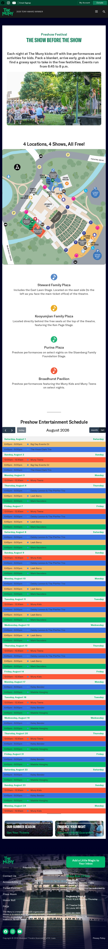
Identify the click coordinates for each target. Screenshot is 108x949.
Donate (99, 2)
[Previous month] (5, 430)
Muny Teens (37, 459)
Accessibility (10, 882)
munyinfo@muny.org (76, 916)
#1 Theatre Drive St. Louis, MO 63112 (75, 906)
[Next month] (12, 430)
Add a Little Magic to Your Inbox (85, 862)
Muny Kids (36, 557)
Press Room (10, 894)
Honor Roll (9, 900)
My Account (84, 2)
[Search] (103, 11)
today (21, 430)
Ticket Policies (11, 888)
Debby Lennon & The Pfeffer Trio (48, 490)
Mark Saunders (38, 501)
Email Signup (25, 3)
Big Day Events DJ (40, 444)
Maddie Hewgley (39, 692)
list (102, 430)
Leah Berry (36, 495)
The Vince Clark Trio (41, 449)
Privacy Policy (99, 938)
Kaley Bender (37, 686)
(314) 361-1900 (73, 913)
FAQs (6, 906)
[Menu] (96, 12)
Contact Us (9, 875)
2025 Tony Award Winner (29, 11)
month (94, 430)
